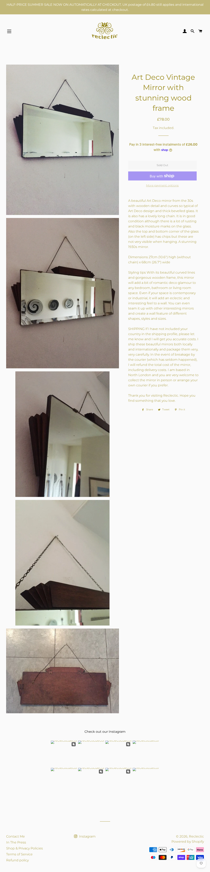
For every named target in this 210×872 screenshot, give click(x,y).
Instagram (87, 836)
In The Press (16, 842)
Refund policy (17, 860)
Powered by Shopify (187, 841)
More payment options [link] (162, 185)
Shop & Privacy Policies (24, 848)
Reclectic (196, 836)
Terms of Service (19, 854)
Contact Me (15, 836)
